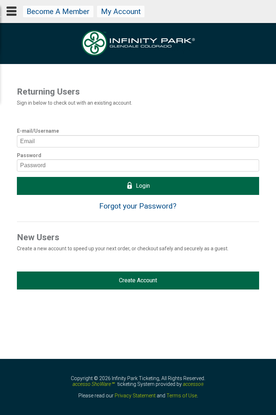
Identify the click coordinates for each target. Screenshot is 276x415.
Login (143, 185)
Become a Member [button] (58, 11)
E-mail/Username (38, 131)
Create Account (138, 280)
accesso (193, 384)
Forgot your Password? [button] (137, 206)
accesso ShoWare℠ (93, 384)
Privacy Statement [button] (135, 395)
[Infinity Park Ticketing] (138, 54)
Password (29, 155)
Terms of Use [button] (181, 395)
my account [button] (121, 11)
